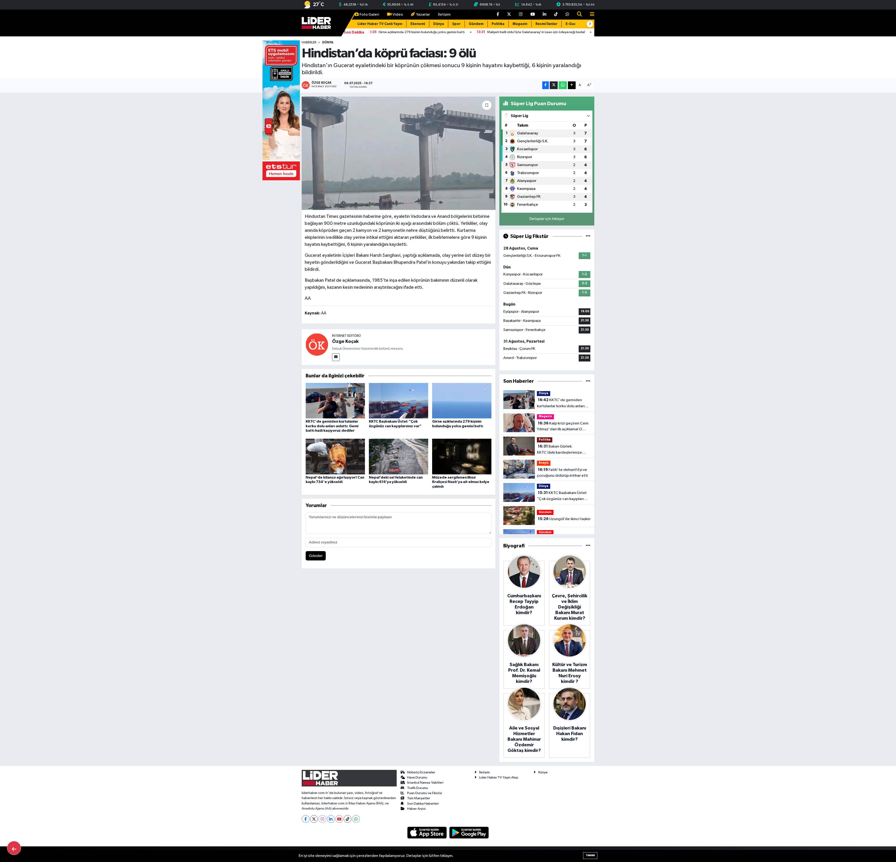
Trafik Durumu (417, 788)
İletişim (444, 15)
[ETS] (281, 110)
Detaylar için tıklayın (546, 219)
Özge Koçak (345, 341)
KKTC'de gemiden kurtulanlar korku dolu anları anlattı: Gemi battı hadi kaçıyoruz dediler (332, 426)
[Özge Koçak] (317, 344)
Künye (543, 772)
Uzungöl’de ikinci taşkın (564, 519)
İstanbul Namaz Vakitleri (425, 782)
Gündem (476, 24)
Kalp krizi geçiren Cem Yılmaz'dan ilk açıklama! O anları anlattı (562, 426)
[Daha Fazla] (572, 85)
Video (397, 15)
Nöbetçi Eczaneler (421, 772)
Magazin (520, 24)
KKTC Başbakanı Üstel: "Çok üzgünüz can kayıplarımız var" (563, 496)
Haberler (309, 42)
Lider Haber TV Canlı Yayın (379, 24)
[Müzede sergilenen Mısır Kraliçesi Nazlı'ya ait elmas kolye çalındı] (461, 457)
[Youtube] (339, 819)
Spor (456, 24)
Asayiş (544, 462)
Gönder (316, 556)
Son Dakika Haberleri (423, 803)
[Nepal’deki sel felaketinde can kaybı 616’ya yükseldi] (398, 457)
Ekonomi (417, 24)
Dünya (438, 24)
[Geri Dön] (14, 848)
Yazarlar (423, 15)
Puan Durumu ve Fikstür (424, 793)
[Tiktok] (347, 819)
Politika (498, 24)
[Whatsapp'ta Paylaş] (563, 85)
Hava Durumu (417, 777)
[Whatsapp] (356, 819)
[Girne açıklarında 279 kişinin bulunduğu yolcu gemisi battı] (461, 401)
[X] (314, 819)
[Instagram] (322, 819)
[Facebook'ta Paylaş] (545, 85)
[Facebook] (305, 819)
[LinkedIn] (331, 819)
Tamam (590, 855)
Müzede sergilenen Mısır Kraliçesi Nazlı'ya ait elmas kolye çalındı (460, 482)
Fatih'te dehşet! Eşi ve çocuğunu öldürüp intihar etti (562, 473)
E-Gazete (574, 24)
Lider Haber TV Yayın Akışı (498, 777)
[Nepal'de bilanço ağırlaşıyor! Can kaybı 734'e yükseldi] (335, 457)
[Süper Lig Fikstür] (588, 236)
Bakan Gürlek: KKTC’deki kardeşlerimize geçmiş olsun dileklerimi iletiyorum (559, 449)
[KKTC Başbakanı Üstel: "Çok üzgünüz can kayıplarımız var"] (398, 401)
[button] (590, 24)
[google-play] (469, 832)
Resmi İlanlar (546, 24)
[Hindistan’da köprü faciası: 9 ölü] (399, 153)
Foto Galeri (369, 15)
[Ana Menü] (590, 15)
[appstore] (427, 832)
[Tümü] (588, 381)
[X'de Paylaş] (554, 85)
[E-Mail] (336, 357)
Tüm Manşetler (418, 798)
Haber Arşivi (416, 808)
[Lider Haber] (316, 23)
